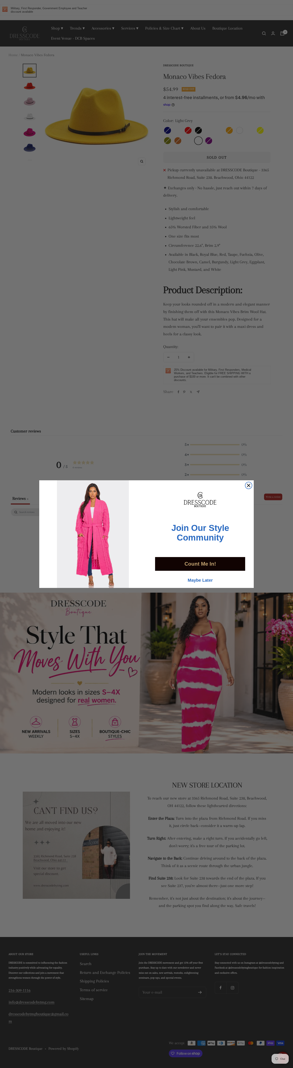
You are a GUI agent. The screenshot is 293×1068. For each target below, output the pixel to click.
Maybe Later (200, 580)
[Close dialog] (248, 485)
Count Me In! (200, 564)
